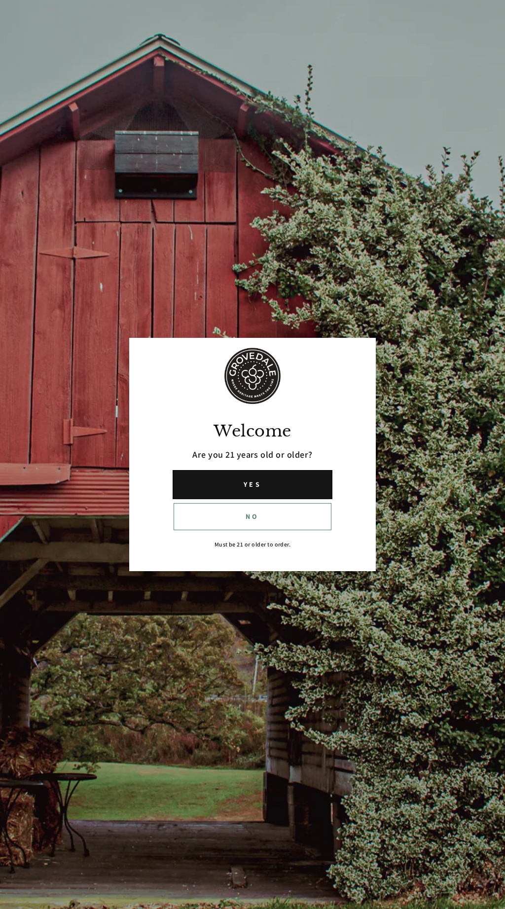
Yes (252, 484)
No (252, 516)
